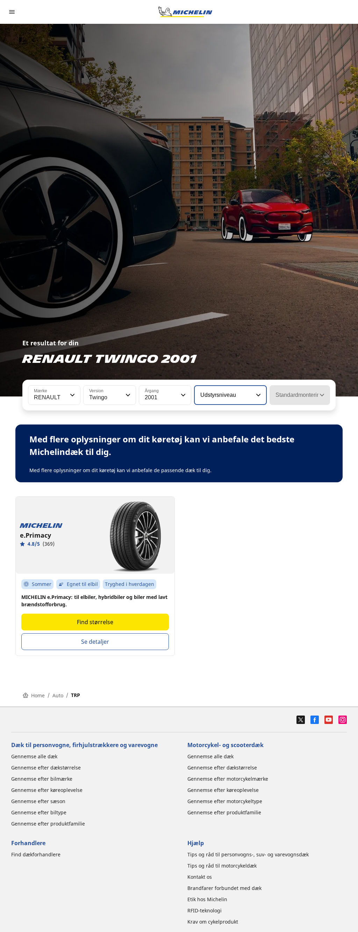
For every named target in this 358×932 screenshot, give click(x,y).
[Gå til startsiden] (185, 12)
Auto (57, 695)
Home (38, 695)
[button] (71, 395)
